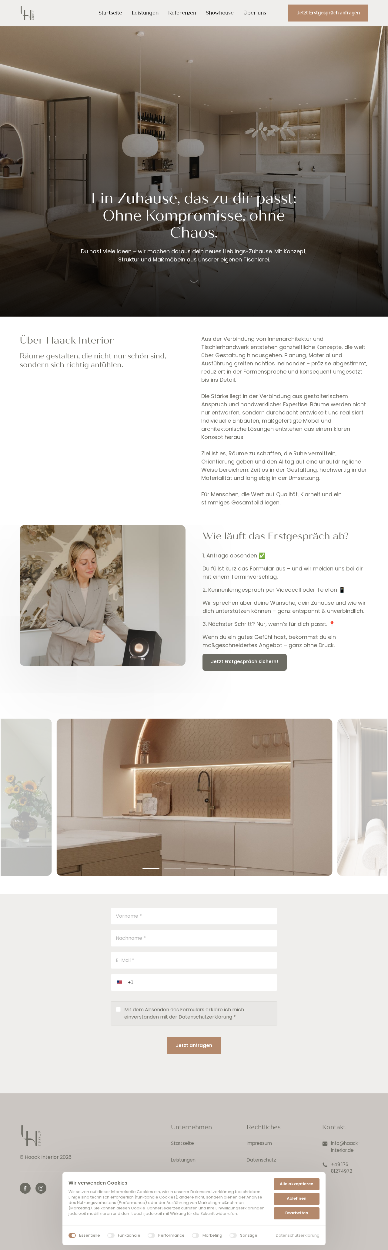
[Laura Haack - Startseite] (27, 13)
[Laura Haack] (31, 1136)
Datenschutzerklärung (205, 1016)
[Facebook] (25, 1188)
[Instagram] (40, 1188)
